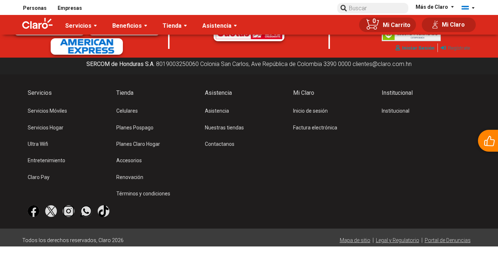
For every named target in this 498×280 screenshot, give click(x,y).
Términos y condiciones (143, 194)
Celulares (127, 111)
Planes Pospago (134, 128)
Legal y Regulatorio (397, 240)
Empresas (70, 8)
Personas (35, 8)
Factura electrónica (315, 128)
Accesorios (129, 160)
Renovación (129, 177)
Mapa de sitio (355, 240)
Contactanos (219, 144)
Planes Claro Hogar (138, 144)
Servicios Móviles (47, 111)
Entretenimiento (46, 160)
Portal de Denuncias (448, 240)
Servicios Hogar (45, 128)
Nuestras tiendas (224, 128)
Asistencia (217, 111)
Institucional (395, 111)
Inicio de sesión (310, 111)
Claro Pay (39, 177)
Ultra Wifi (38, 144)
